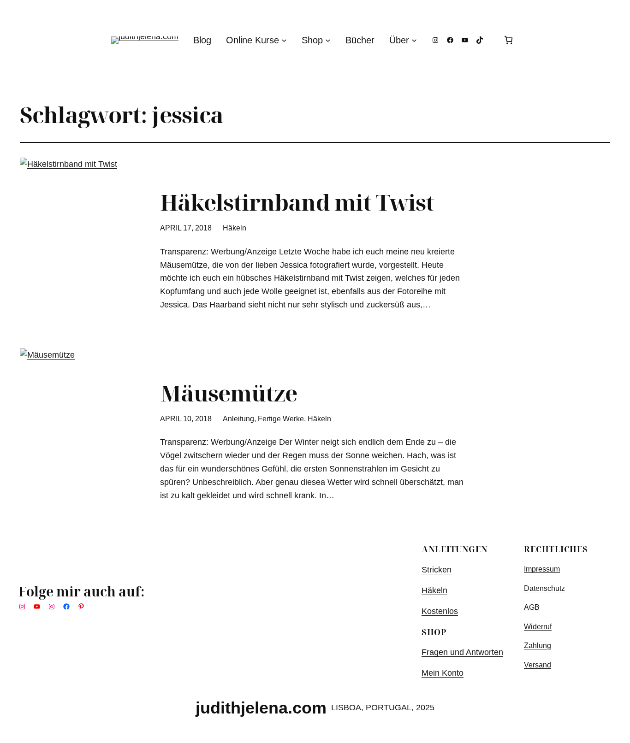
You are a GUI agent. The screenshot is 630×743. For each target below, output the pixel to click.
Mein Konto (443, 673)
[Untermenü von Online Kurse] (284, 40)
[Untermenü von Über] (414, 40)
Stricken (437, 569)
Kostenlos (440, 611)
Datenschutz (544, 588)
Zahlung (537, 645)
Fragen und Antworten (462, 652)
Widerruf (538, 627)
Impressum (542, 569)
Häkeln (234, 228)
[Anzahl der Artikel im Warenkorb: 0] (508, 39)
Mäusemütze (228, 393)
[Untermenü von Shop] (328, 40)
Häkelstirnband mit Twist (297, 202)
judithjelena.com (261, 707)
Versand (537, 665)
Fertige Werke (281, 419)
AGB (532, 607)
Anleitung (238, 419)
